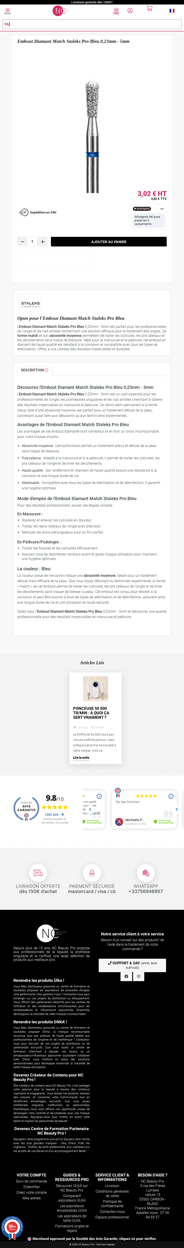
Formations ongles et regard (72, 1228)
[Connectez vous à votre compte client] (130, 11)
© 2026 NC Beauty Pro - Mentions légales (92, 1244)
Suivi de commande (31, 1181)
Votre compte (31, 1175)
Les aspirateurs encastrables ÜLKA (72, 1208)
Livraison (112, 1186)
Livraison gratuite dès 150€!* (92, 2)
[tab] (34, 371)
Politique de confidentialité (112, 1203)
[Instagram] (138, 976)
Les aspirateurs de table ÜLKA (71, 1218)
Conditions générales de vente (112, 1193)
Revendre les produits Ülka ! (38, 980)
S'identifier (31, 1187)
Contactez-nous (112, 1211)
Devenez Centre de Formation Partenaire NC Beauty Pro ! (51, 1130)
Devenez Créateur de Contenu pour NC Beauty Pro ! (48, 1077)
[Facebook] (126, 976)
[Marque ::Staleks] (92, 305)
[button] (171, 11)
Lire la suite (81, 758)
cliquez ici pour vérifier (137, 1239)
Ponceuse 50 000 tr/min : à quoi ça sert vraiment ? (91, 713)
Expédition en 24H (43, 212)
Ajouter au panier (108, 242)
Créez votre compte (31, 1192)
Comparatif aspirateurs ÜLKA (71, 1198)
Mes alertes (31, 1198)
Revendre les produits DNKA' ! (40, 1021)
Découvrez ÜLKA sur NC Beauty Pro (72, 1188)
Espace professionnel (112, 1217)
